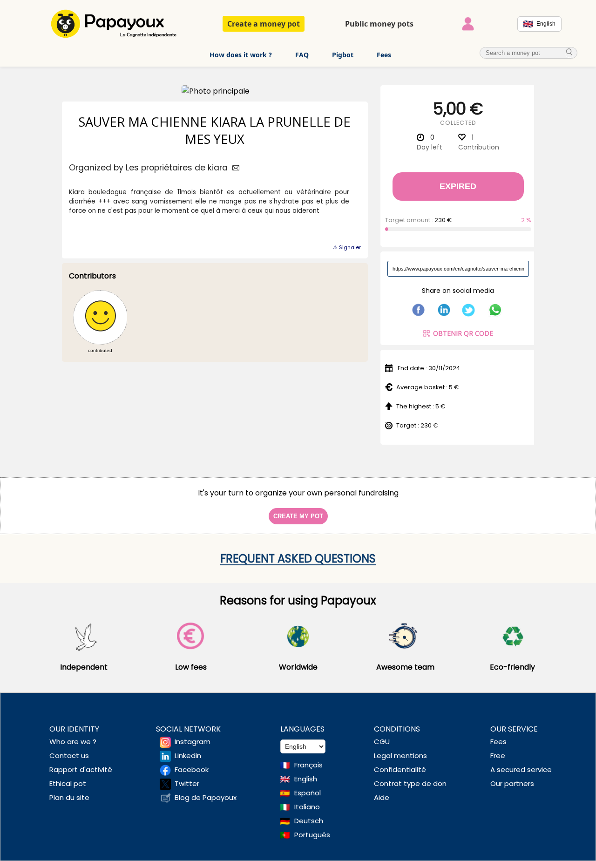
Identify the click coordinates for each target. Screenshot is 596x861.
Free (497, 755)
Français (308, 765)
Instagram (192, 741)
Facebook (192, 769)
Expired (458, 186)
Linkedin (188, 755)
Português (312, 835)
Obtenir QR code (463, 333)
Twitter (187, 783)
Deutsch (308, 821)
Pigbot (342, 54)
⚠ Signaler (347, 247)
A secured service (521, 769)
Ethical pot (67, 783)
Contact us (69, 755)
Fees (384, 54)
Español (307, 793)
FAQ (302, 54)
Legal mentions (400, 755)
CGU (382, 741)
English (305, 779)
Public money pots (379, 24)
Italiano (307, 807)
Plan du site (69, 797)
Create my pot (298, 516)
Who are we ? (72, 741)
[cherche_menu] (569, 52)
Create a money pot (263, 24)
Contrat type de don (410, 783)
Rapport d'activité (80, 769)
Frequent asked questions (298, 558)
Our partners (512, 783)
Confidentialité (400, 769)
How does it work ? (241, 54)
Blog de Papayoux (206, 797)
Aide (381, 797)
